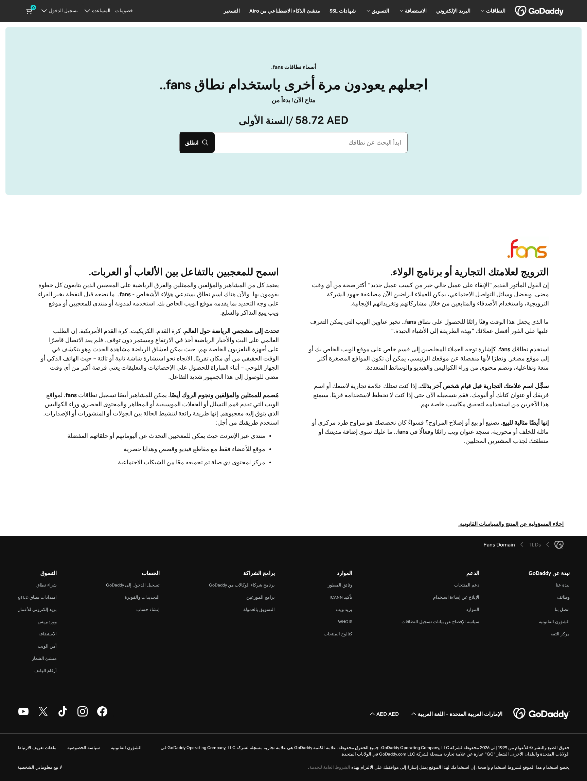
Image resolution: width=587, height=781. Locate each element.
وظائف (563, 597)
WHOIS (345, 621)
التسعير (232, 10)
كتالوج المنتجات (338, 634)
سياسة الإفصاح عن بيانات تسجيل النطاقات (440, 621)
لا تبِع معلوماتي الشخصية (39, 767)
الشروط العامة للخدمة (329, 767)
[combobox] (311, 142)
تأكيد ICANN (341, 597)
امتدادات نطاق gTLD (37, 597)
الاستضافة (47, 634)
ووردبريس (47, 621)
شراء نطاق (46, 585)
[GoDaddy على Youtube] (23, 715)
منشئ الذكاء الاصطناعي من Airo (284, 10)
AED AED (387, 714)
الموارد (472, 609)
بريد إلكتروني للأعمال (37, 609)
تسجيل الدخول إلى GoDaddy (133, 585)
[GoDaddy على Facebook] (102, 715)
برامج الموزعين (260, 597)
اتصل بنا (562, 609)
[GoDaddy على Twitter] (43, 715)
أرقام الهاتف (45, 670)
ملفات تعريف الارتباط (36, 747)
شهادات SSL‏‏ (343, 10)
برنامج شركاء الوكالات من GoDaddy (242, 585)
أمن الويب (47, 646)
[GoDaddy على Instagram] (82, 715)
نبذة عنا (563, 585)
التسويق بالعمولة (259, 609)
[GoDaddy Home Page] (541, 714)
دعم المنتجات (466, 585)
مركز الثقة (560, 634)
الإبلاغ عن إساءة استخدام (456, 597)
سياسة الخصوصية (83, 747)
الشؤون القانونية (554, 621)
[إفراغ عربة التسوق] (30, 11)
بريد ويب (344, 609)
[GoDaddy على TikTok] (63, 715)
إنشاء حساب (148, 609)
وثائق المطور (340, 585)
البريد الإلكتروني (453, 10)
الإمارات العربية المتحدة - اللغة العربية (460, 714)
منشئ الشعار (44, 658)
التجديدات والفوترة (142, 597)
